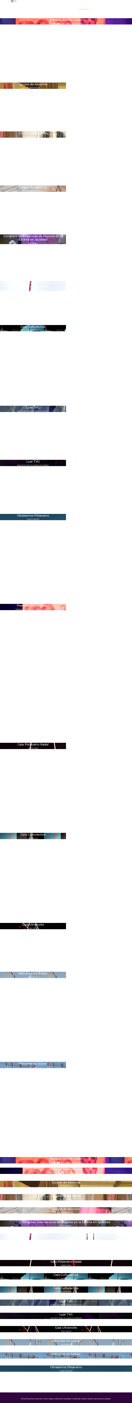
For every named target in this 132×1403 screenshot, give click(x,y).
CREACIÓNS (46, 9)
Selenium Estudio (103, 1399)
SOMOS (34, 9)
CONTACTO (97, 9)
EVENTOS (84, 9)
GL (12, 1)
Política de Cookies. (79, 1399)
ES (15, 1)
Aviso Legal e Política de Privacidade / (58, 1399)
